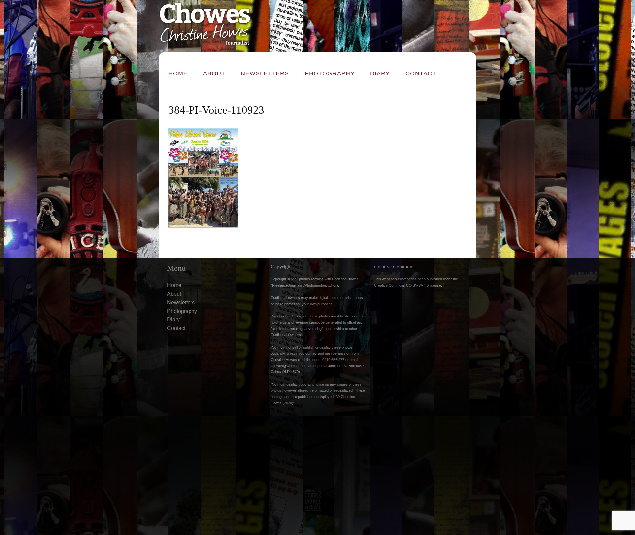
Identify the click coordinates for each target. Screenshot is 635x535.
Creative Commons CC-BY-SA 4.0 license (407, 285)
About (214, 73)
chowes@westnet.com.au (291, 366)
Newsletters (265, 73)
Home (178, 73)
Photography (330, 73)
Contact (420, 73)
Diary (380, 73)
